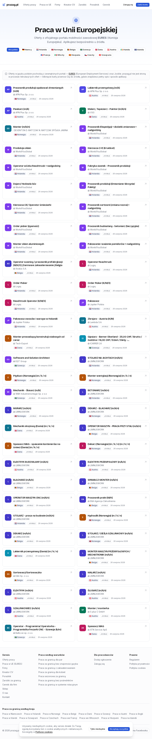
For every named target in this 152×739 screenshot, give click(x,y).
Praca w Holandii (32, 714)
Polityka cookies (137, 668)
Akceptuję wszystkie (119, 729)
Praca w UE (45, 4)
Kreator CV (69, 4)
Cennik (106, 4)
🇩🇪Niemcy (27, 50)
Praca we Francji (69, 718)
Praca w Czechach (49, 718)
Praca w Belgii (69, 714)
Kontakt (6, 697)
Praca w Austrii (120, 714)
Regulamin (134, 659)
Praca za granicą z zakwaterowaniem (56, 668)
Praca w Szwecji (102, 714)
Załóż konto (142, 5)
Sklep (5, 688)
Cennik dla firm (9, 684)
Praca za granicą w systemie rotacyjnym (58, 684)
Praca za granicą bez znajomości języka (58, 664)
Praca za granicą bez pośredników (55, 680)
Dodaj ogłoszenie (102, 659)
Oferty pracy (29, 4)
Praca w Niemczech (12, 714)
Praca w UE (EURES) (12, 664)
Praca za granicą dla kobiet (51, 672)
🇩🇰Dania (99, 50)
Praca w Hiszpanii (110, 718)
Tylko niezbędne (97, 729)
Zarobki (82, 4)
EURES (72, 73)
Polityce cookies (44, 732)
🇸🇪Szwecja (85, 50)
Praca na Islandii (129, 718)
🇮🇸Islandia (139, 50)
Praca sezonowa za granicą (52, 676)
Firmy (57, 4)
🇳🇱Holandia (41, 50)
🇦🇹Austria (111, 50)
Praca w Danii (85, 714)
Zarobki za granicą (11, 680)
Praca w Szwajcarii (28, 718)
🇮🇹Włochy (59, 55)
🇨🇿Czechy (89, 55)
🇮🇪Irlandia (125, 50)
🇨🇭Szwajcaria (105, 55)
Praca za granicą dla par (50, 659)
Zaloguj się (128, 5)
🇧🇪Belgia (71, 50)
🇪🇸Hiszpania (74, 55)
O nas (5, 693)
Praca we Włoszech (89, 718)
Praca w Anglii (136, 714)
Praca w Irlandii (9, 718)
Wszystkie (13, 50)
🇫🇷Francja (45, 55)
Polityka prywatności (139, 664)
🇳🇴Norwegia (57, 50)
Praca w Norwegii (51, 714)
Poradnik (94, 4)
